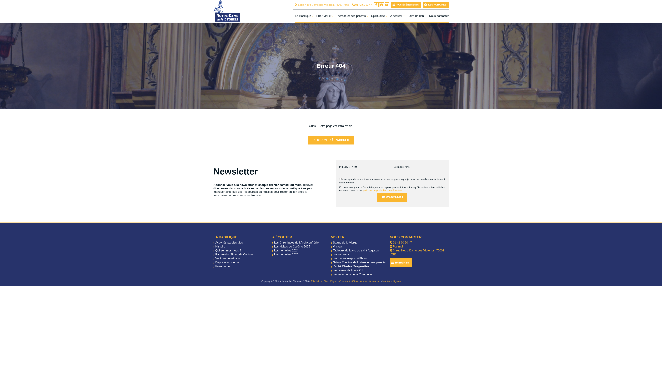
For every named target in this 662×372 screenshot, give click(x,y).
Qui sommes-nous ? (228, 250)
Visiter (337, 237)
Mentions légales (391, 281)
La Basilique (303, 16)
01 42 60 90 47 (363, 4)
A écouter (396, 16)
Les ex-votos (341, 254)
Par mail (398, 246)
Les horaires (437, 4)
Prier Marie (323, 16)
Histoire (220, 246)
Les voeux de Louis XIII (348, 270)
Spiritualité (378, 16)
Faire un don (416, 16)
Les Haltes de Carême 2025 (292, 246)
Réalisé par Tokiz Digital (324, 281)
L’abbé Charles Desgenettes (351, 266)
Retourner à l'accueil (331, 140)
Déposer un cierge (227, 262)
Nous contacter (439, 16)
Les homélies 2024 (286, 250)
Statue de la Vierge (345, 242)
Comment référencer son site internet (359, 281)
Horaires (402, 262)
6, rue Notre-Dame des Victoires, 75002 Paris (323, 4)
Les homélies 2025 (286, 254)
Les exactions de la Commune (352, 274)
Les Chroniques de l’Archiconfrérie (296, 242)
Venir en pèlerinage (227, 258)
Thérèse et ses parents (351, 16)
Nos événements (408, 4)
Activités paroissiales (229, 242)
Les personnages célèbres (350, 258)
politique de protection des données (382, 190)
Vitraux (337, 246)
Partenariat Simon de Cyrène (234, 254)
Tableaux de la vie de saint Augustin (356, 250)
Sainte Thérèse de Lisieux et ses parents (359, 262)
